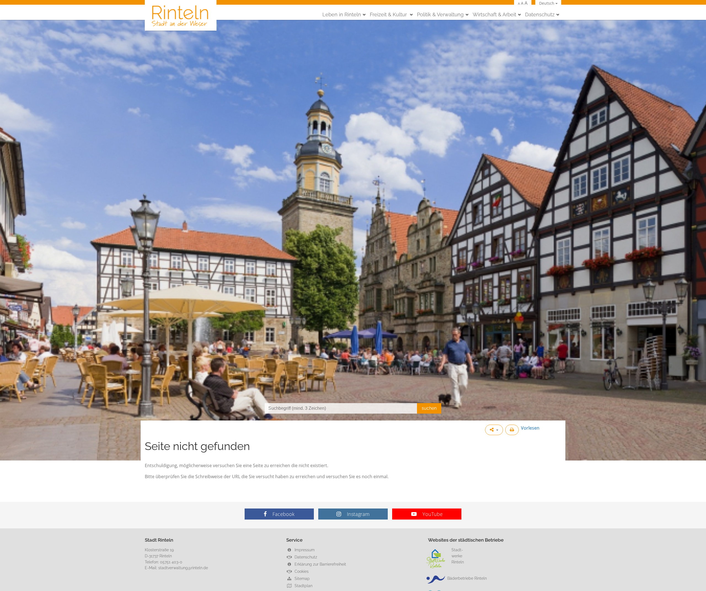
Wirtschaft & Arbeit (494, 14)
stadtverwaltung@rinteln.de (183, 567)
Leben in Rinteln (341, 14)
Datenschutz (540, 14)
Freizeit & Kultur (389, 14)
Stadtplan (302, 585)
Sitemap (301, 578)
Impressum (304, 549)
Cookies (301, 571)
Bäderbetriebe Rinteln (467, 578)
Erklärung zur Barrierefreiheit (319, 564)
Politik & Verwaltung (440, 14)
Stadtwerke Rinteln (457, 555)
